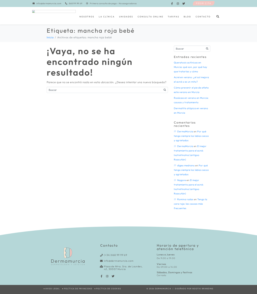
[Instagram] (178, 3)
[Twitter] (183, 3)
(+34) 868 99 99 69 (115, 254)
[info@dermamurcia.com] (101, 261)
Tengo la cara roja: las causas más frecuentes (190, 204)
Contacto (203, 16)
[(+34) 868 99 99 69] (101, 255)
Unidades (126, 16)
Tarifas (173, 16)
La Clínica (107, 16)
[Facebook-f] (172, 3)
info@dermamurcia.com (119, 260)
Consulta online (150, 16)
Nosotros (86, 16)
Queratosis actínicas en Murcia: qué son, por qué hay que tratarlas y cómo (190, 67)
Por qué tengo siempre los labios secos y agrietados (191, 136)
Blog (187, 16)
